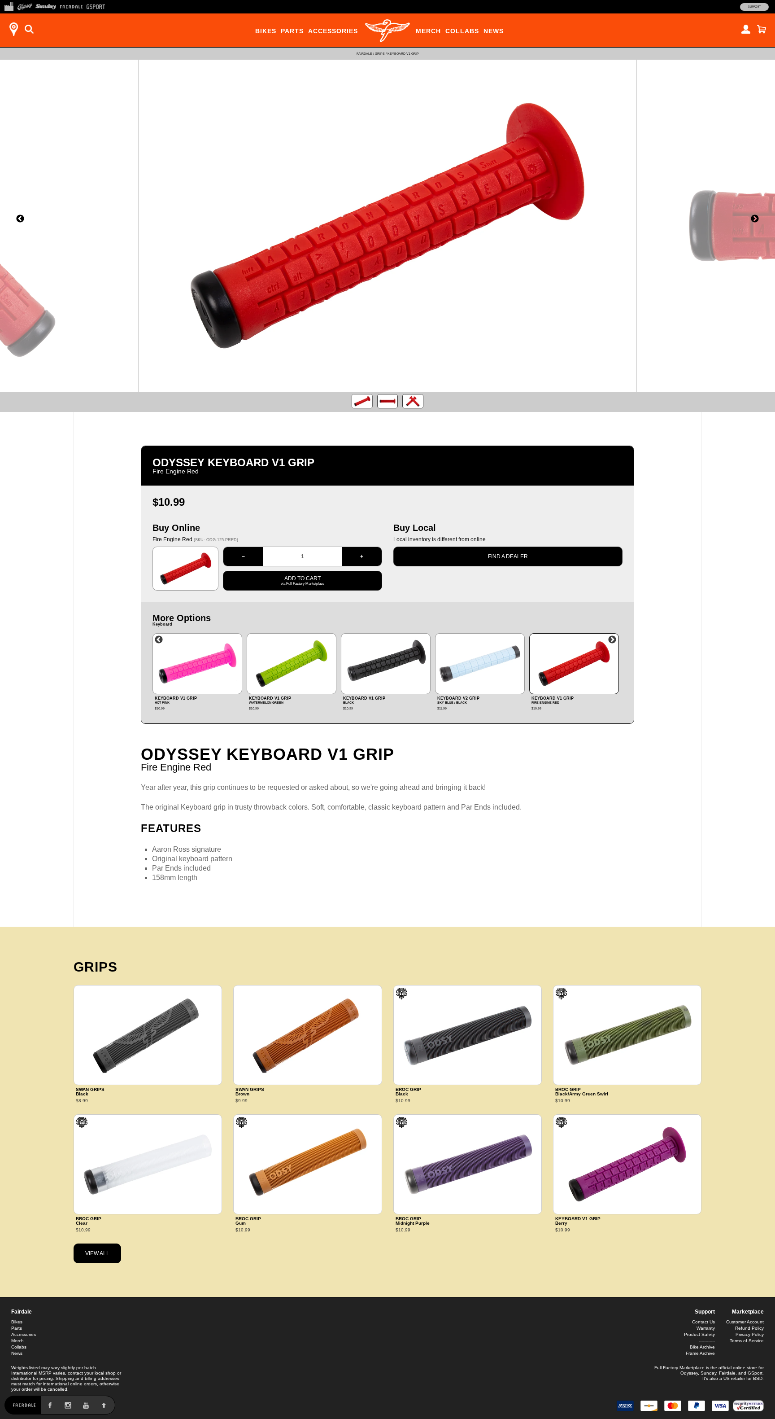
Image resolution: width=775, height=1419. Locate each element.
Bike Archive (702, 1347)
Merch (428, 31)
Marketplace (748, 1312)
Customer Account (745, 1321)
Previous (159, 640)
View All (97, 1253)
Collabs (462, 31)
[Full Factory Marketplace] (8, 6)
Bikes (265, 31)
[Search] (29, 29)
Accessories (333, 31)
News (493, 31)
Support (754, 7)
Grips (380, 53)
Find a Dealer (508, 556)
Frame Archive (700, 1353)
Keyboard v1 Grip (403, 53)
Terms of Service (747, 1340)
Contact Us (703, 1321)
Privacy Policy (750, 1334)
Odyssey (689, 1373)
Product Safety (699, 1334)
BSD (757, 1378)
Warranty (706, 1328)
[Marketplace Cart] (762, 29)
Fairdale (364, 53)
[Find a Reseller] (13, 29)
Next (612, 640)
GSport (755, 1373)
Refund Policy (749, 1328)
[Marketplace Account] (746, 29)
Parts (292, 31)
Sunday (708, 1373)
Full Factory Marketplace (679, 1367)
